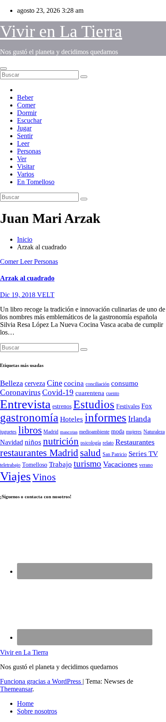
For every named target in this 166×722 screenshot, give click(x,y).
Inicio (24, 239)
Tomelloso (34, 465)
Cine (54, 382)
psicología (90, 443)
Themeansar (16, 689)
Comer (26, 105)
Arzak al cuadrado (27, 278)
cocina (74, 383)
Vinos (44, 477)
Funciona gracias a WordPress (41, 681)
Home (25, 703)
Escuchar (29, 120)
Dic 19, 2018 (18, 294)
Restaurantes (135, 442)
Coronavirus (20, 392)
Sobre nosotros (37, 711)
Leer (23, 143)
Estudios (93, 404)
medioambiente (94, 432)
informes (105, 417)
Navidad (11, 442)
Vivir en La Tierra (61, 31)
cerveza (35, 383)
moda (117, 431)
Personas (29, 151)
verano (146, 465)
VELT (45, 294)
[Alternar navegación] (3, 68)
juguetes (8, 432)
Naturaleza (154, 432)
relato (108, 443)
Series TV (143, 454)
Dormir (27, 112)
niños (33, 442)
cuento (112, 393)
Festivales (128, 406)
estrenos (62, 406)
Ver (21, 158)
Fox (146, 406)
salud (90, 452)
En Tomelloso (35, 181)
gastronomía (29, 417)
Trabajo (60, 464)
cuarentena (89, 393)
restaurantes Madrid (39, 453)
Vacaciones (120, 464)
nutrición (61, 441)
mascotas (68, 432)
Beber (25, 97)
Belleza (11, 383)
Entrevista (25, 404)
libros (30, 430)
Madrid (50, 432)
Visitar (25, 166)
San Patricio (115, 454)
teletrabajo (10, 465)
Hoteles (71, 419)
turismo (87, 464)
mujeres (134, 432)
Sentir (25, 135)
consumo (124, 383)
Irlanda (139, 418)
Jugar (24, 128)
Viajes (15, 476)
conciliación (97, 384)
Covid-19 (58, 392)
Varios (25, 174)
